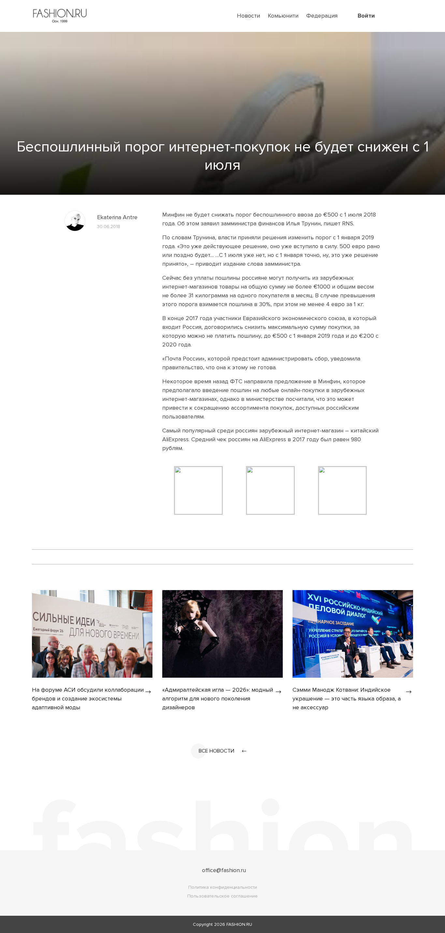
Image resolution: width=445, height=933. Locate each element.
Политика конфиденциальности (222, 887)
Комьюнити (283, 15)
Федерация (321, 15)
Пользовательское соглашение (222, 896)
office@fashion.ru (224, 870)
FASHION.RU (239, 924)
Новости (248, 15)
